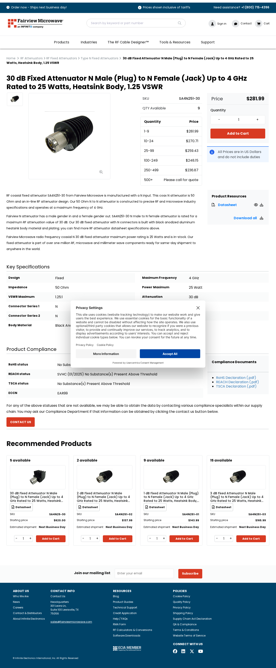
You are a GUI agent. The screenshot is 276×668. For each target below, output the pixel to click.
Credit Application (125, 613)
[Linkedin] (183, 651)
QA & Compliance (184, 624)
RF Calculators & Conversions (132, 630)
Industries (89, 42)
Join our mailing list (92, 573)
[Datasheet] (256, 204)
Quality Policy (181, 602)
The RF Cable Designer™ (128, 42)
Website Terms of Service (189, 635)
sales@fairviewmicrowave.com (71, 622)
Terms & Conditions (186, 630)
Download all (246, 218)
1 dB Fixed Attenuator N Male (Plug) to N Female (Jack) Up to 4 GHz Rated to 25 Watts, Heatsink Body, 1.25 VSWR (171, 497)
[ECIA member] (127, 648)
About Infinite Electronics (29, 619)
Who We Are (20, 596)
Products (61, 42)
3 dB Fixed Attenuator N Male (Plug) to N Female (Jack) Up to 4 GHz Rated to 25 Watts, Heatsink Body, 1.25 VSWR (236, 497)
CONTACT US (20, 422)
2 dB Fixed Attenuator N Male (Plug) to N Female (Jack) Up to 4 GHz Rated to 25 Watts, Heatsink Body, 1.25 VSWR (103, 497)
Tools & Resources (174, 42)
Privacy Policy (182, 607)
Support (208, 42)
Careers (18, 607)
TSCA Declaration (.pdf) (236, 386)
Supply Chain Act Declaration (192, 619)
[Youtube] (200, 651)
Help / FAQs (120, 619)
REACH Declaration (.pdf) (237, 382)
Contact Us (57, 596)
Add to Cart (238, 133)
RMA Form (119, 624)
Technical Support (125, 607)
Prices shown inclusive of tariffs (166, 7)
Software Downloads (126, 635)
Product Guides (123, 602)
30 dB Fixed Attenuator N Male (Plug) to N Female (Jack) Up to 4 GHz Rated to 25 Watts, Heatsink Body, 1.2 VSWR (36, 497)
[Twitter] (192, 651)
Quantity (218, 110)
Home (11, 58)
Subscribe (190, 573)
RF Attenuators (31, 58)
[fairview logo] (35, 22)
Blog (116, 596)
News (16, 602)
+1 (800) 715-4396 (255, 7)
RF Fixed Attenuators (61, 58)
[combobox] (136, 23)
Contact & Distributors (27, 613)
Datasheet (227, 204)
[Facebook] (175, 651)
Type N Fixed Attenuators (99, 58)
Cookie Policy (181, 596)
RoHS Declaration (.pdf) (236, 377)
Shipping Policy (183, 613)
